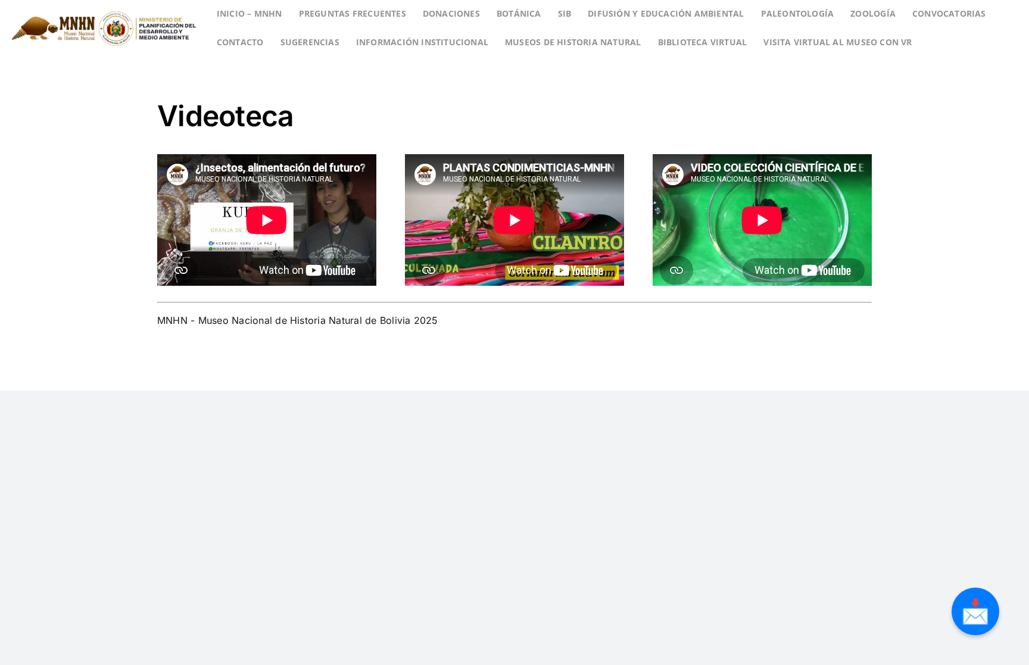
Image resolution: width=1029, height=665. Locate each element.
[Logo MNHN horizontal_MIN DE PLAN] (103, 8)
